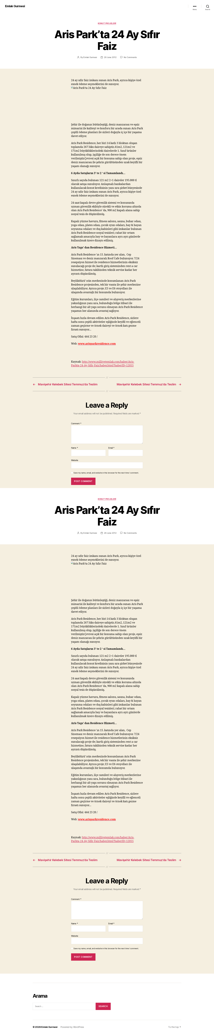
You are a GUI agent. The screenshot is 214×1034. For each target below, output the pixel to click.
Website (74, 460)
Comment (76, 423)
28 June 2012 (110, 57)
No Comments (130, 57)
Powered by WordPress (72, 1027)
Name (74, 448)
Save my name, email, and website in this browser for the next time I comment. (106, 473)
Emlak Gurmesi (15, 6)
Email (111, 448)
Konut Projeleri (107, 23)
